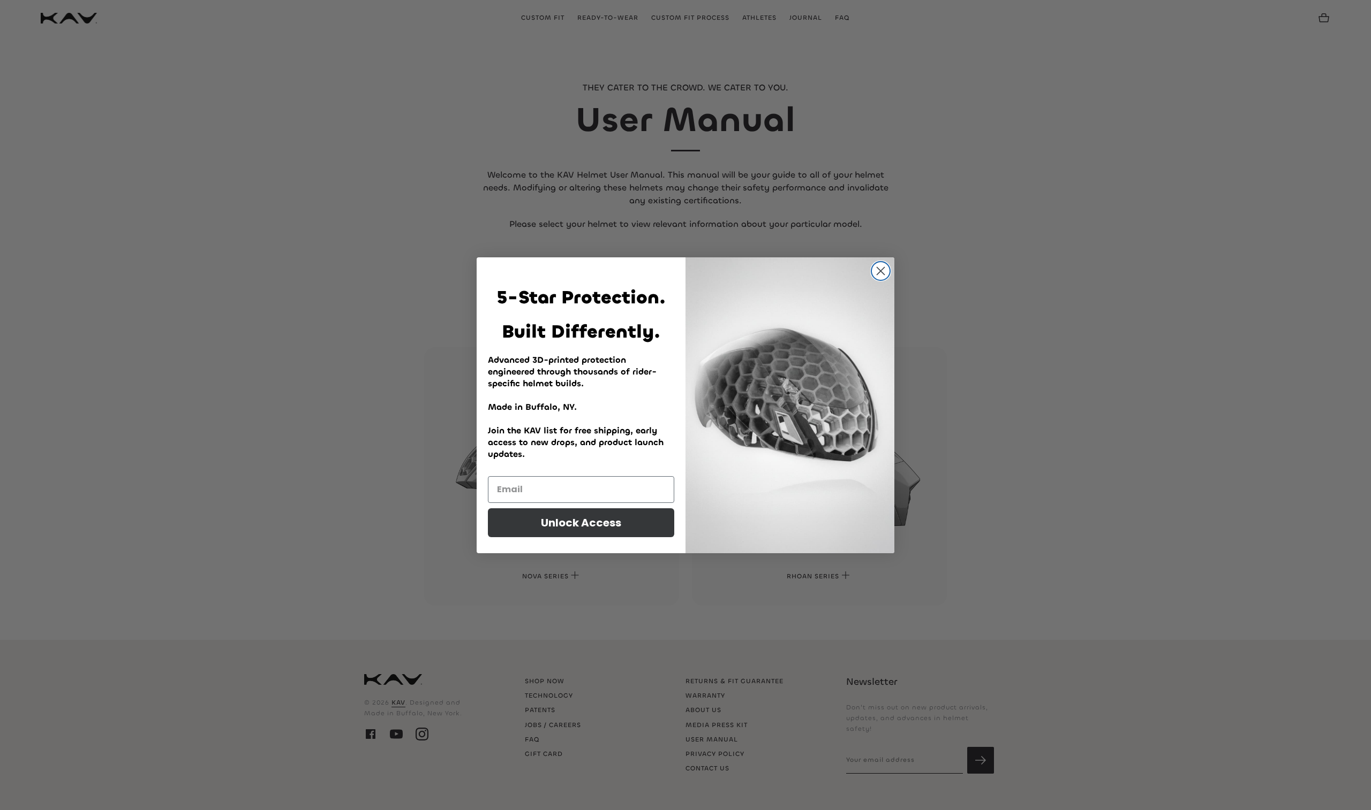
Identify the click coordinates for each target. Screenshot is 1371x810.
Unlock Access (581, 522)
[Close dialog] (880, 271)
